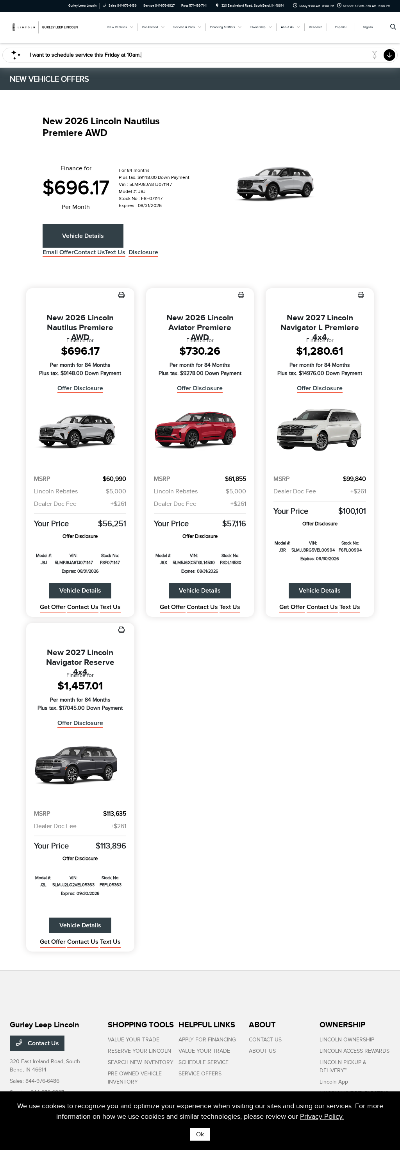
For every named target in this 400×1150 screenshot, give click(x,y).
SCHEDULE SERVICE (204, 1062)
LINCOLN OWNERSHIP (347, 1040)
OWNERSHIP (342, 1024)
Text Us (110, 607)
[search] (393, 27)
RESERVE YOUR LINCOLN (139, 1051)
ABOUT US (262, 1051)
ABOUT (262, 1024)
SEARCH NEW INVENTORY (140, 1062)
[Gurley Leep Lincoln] (45, 26)
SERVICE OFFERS (200, 1074)
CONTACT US (265, 1040)
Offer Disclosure (80, 388)
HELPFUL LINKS (207, 1024)
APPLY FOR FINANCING (207, 1040)
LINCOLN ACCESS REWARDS (354, 1051)
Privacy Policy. (322, 1116)
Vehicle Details (83, 236)
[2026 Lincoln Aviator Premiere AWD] (200, 430)
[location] (217, 5)
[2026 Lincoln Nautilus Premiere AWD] (80, 430)
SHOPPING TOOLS (141, 1024)
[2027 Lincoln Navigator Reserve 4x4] (80, 765)
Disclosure (143, 252)
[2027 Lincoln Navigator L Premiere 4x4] (319, 430)
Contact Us (42, 1043)
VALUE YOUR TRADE (133, 1040)
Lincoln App (334, 1082)
